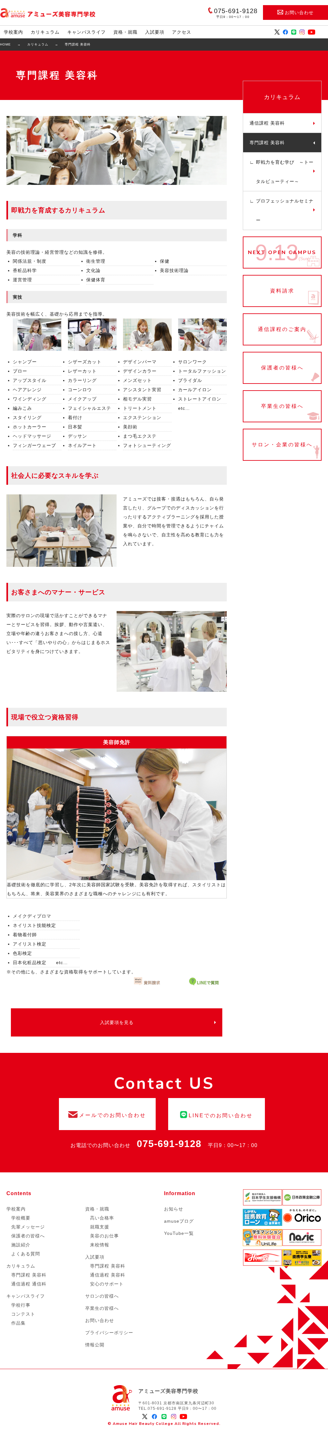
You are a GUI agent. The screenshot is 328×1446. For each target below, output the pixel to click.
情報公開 (94, 1344)
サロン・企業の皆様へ (282, 444)
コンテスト (23, 1314)
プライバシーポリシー (109, 1332)
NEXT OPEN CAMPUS (282, 252)
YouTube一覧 (179, 1233)
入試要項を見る (117, 1022)
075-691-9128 (169, 1143)
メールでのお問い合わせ (107, 1114)
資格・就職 (125, 32)
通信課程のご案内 (282, 329)
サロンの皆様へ (102, 1296)
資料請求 (282, 291)
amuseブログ (179, 1221)
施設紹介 (20, 1244)
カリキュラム (45, 32)
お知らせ (173, 1208)
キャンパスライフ (86, 32)
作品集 (18, 1323)
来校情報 (99, 1244)
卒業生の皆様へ (282, 406)
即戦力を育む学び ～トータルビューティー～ (285, 172)
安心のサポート (107, 1283)
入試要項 (154, 32)
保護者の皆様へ (282, 367)
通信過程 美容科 (107, 1274)
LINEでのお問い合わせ (216, 1114)
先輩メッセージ (28, 1226)
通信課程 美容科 (267, 123)
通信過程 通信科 (28, 1283)
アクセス (181, 32)
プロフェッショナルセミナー (285, 210)
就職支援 (99, 1226)
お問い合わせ (299, 12)
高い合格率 (102, 1217)
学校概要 (20, 1217)
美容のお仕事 (104, 1235)
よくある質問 (25, 1253)
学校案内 (13, 32)
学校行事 (20, 1305)
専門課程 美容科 (267, 142)
